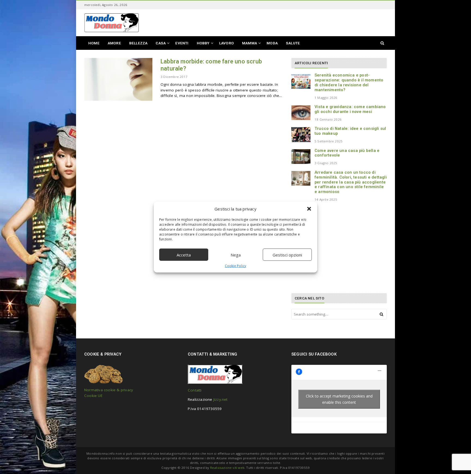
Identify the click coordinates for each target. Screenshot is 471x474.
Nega (236, 254)
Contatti (195, 390)
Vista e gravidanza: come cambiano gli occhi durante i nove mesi (350, 109)
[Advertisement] (332, 247)
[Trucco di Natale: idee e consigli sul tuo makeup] (300, 134)
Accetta (184, 254)
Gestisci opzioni (287, 254)
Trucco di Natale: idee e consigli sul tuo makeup (350, 131)
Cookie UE (93, 395)
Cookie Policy (235, 266)
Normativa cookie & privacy (108, 389)
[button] (309, 209)
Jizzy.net (220, 399)
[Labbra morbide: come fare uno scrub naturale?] (118, 79)
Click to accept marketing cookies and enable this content (339, 399)
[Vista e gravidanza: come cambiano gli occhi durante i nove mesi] (300, 112)
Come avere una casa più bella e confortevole (347, 153)
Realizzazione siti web (227, 468)
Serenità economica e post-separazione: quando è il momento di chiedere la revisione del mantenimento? (349, 82)
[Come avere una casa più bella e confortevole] (300, 156)
